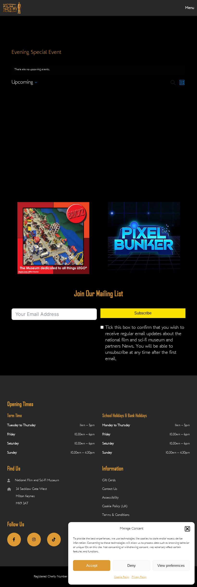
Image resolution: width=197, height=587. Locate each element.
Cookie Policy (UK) (115, 506)
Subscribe (143, 313)
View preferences (171, 565)
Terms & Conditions (115, 515)
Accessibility (110, 497)
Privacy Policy (139, 577)
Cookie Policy (121, 577)
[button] (187, 528)
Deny (131, 565)
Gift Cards (109, 480)
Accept (91, 565)
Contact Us (109, 489)
